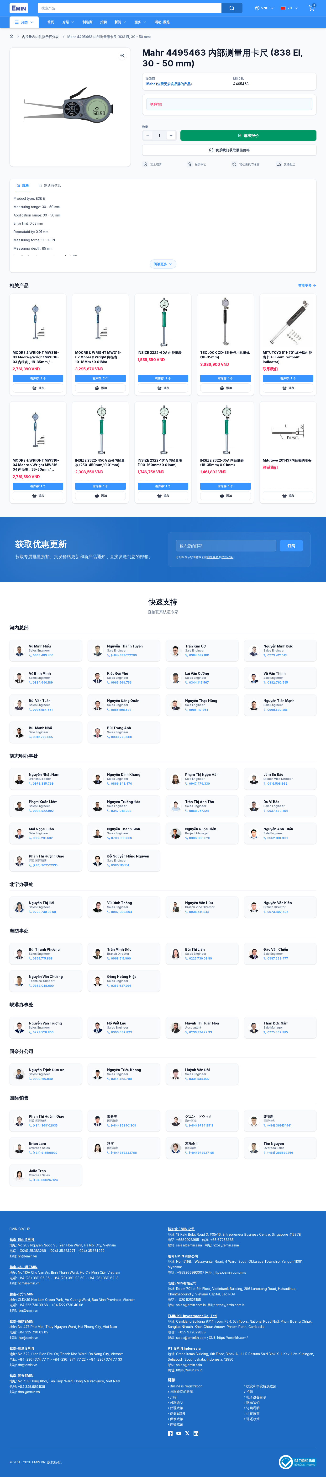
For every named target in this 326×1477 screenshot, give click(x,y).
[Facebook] (170, 1433)
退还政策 (253, 1419)
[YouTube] (178, 1433)
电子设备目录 (256, 1397)
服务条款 (213, 557)
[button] (70, 107)
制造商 (88, 22)
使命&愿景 (177, 1413)
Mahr (150, 84)
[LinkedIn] (196, 1433)
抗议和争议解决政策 (261, 1386)
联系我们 (253, 1402)
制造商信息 (52, 185)
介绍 (66, 22)
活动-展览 (162, 22)
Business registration (186, 1386)
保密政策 (176, 1424)
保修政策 (176, 1419)
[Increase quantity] (171, 135)
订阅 (291, 545)
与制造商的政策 (181, 1392)
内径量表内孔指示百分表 (40, 37)
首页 (50, 22)
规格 (25, 185)
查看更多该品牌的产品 (174, 84)
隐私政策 (227, 557)
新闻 (118, 22)
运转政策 (253, 1413)
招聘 (103, 22)
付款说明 (176, 1402)
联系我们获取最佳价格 (233, 150)
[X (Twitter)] (187, 1433)
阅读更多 (160, 264)
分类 (24, 22)
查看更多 (305, 285)
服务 (138, 22)
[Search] (231, 8)
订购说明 (253, 1408)
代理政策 (176, 1408)
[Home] (11, 36)
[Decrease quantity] (147, 135)
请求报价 (251, 135)
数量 (145, 127)
